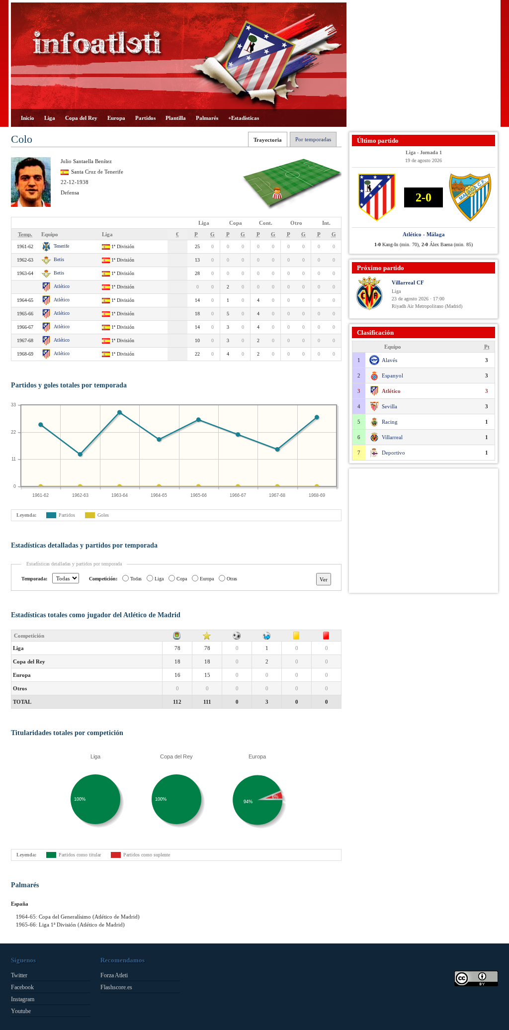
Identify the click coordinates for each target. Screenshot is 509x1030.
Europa (116, 118)
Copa (181, 578)
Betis (59, 259)
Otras (232, 578)
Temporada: (34, 578)
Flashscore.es (116, 987)
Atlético (62, 286)
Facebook (22, 987)
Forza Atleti (114, 975)
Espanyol (392, 375)
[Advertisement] (423, 64)
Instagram (22, 999)
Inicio (27, 118)
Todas (136, 578)
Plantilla (176, 118)
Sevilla (389, 406)
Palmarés (207, 118)
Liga (49, 118)
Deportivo (393, 453)
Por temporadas (313, 139)
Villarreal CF (408, 282)
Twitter (19, 975)
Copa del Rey (81, 118)
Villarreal (392, 437)
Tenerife (61, 246)
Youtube (21, 1011)
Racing (390, 422)
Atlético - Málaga (424, 234)
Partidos (145, 118)
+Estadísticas (243, 118)
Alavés (389, 360)
